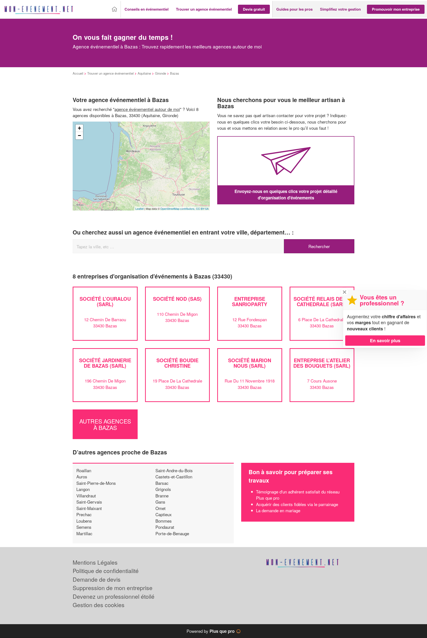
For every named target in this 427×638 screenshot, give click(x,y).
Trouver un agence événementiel (110, 73)
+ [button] (79, 128)
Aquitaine (144, 73)
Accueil (78, 73)
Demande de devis (97, 579)
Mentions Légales (95, 562)
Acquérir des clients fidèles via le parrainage (297, 504)
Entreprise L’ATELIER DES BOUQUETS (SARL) (321, 363)
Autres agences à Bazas (105, 424)
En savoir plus (385, 340)
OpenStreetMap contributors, (178, 209)
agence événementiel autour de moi (147, 109)
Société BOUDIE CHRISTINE (177, 363)
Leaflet (139, 209)
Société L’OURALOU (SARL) (105, 301)
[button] (146, 9)
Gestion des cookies (99, 605)
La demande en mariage (278, 510)
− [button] (79, 135)
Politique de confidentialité (106, 571)
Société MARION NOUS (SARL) (249, 363)
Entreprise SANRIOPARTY (249, 301)
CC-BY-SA (202, 209)
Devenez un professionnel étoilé (113, 596)
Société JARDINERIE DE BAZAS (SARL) (105, 363)
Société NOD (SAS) (177, 298)
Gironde (160, 73)
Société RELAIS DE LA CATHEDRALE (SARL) (322, 301)
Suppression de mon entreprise (112, 588)
